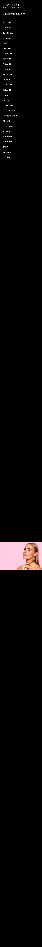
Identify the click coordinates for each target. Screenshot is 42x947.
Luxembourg (9, 111)
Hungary (7, 85)
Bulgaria (8, 33)
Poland (7, 121)
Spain (5, 147)
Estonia (7, 59)
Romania (7, 131)
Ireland (7, 90)
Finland (7, 64)
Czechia (7, 48)
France (6, 69)
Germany (7, 74)
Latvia (6, 100)
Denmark (7, 54)
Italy (5, 95)
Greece (6, 80)
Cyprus (6, 43)
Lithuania (8, 105)
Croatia (7, 38)
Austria (7, 23)
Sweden (7, 152)
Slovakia (7, 137)
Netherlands (10, 116)
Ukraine (7, 157)
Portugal (8, 126)
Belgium (7, 28)
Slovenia (7, 142)
